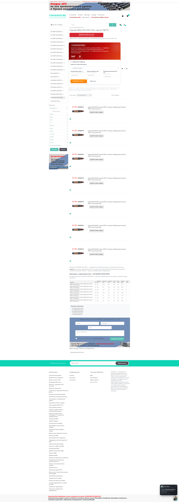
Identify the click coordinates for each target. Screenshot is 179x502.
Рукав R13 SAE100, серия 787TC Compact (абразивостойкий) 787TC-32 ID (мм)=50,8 (107, 250)
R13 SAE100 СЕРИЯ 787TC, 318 (77, 352)
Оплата (80, 15)
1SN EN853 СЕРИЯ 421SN (77, 309)
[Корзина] (128, 16)
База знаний (85, 17)
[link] (122, 69)
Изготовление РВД (75, 17)
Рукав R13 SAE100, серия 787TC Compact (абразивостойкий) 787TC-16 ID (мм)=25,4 (107, 179)
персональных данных (98, 338)
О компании (72, 15)
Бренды (94, 15)
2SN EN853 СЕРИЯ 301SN (77, 311)
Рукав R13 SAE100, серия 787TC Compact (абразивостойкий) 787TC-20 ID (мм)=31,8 (107, 202)
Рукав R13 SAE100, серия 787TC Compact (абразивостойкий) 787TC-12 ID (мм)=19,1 (107, 155)
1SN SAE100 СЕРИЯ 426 (77, 312)
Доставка (87, 15)
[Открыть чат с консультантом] (175, 498)
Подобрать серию (78, 81)
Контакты (101, 15)
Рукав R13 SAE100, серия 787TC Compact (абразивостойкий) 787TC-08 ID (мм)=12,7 (107, 108)
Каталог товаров (57, 24)
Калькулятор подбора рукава (100, 17)
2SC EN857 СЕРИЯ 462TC (77, 308)
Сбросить (93, 81)
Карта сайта (93, 382)
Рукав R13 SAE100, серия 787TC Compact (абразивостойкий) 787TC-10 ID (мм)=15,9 (107, 131)
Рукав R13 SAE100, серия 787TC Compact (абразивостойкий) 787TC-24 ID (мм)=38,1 (107, 226)
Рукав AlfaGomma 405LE (78, 27)
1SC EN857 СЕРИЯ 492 (77, 314)
